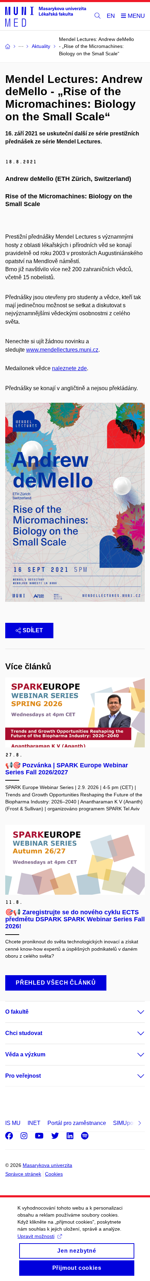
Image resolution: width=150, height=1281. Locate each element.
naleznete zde (69, 368)
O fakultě (17, 1012)
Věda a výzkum (25, 1054)
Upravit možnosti (35, 1236)
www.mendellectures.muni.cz (62, 350)
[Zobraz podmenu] (133, 1011)
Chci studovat (23, 1033)
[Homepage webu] (45, 16)
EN (111, 16)
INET (34, 1123)
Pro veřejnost (23, 1076)
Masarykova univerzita (47, 1165)
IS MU (13, 1123)
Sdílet (33, 630)
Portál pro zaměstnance (76, 1123)
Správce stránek (23, 1174)
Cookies (54, 1174)
